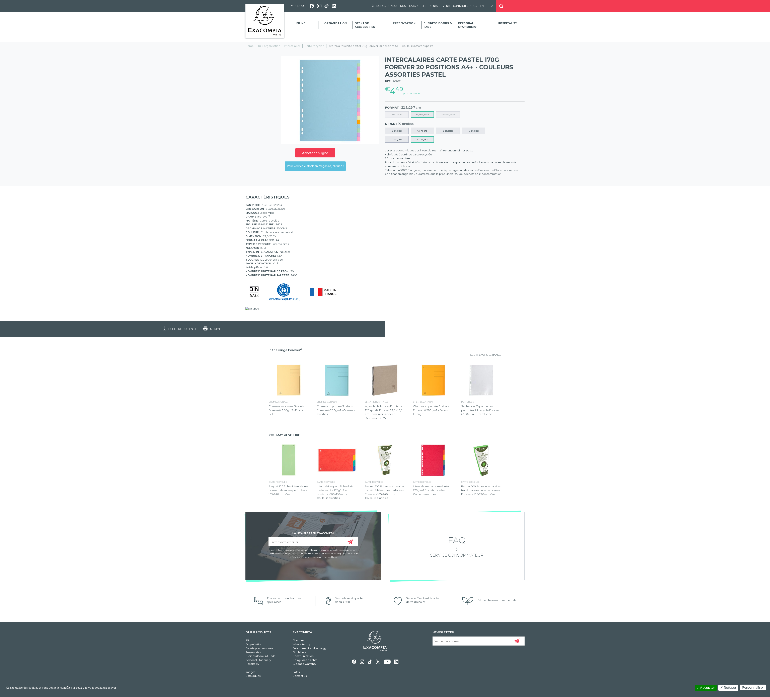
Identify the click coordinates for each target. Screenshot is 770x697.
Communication (303, 656)
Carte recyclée (314, 45)
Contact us (300, 675)
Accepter (707, 688)
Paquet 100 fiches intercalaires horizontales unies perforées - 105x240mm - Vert (288, 490)
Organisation (335, 23)
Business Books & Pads (438, 25)
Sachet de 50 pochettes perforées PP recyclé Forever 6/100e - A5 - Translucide (480, 410)
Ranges (250, 672)
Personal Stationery (467, 25)
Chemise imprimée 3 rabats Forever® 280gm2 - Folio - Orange (431, 410)
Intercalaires (292, 45)
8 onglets (448, 130)
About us (298, 640)
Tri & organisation (269, 45)
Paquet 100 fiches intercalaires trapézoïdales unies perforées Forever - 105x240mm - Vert (480, 490)
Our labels (299, 652)
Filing (301, 23)
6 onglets (422, 130)
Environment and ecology (309, 648)
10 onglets (473, 130)
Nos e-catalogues (413, 5)
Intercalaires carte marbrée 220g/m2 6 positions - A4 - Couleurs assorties (431, 490)
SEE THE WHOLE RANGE (485, 354)
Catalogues (252, 675)
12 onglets (397, 139)
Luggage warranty (304, 663)
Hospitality (507, 23)
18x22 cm (397, 114)
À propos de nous (385, 5)
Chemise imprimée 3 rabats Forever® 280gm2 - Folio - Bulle (286, 410)
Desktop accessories (365, 25)
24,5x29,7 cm (448, 114)
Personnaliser (753, 687)
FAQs (296, 672)
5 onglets (397, 130)
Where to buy (301, 644)
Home (249, 45)
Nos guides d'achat (305, 660)
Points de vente (440, 5)
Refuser (729, 688)
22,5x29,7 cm (422, 114)
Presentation (404, 23)
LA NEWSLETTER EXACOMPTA (313, 533)
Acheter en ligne (315, 153)
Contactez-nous (465, 5)
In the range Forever (285, 350)
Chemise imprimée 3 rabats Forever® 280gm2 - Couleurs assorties (336, 410)
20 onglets (422, 139)
